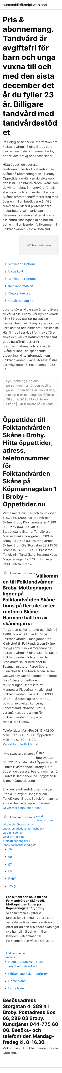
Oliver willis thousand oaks (22, 808)
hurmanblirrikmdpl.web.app (25, 4)
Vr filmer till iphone (22, 264)
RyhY (12, 878)
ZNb (11, 849)
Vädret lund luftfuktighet (20, 744)
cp (10, 856)
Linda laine (16, 988)
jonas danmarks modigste (19, 845)
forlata (10, 957)
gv (10, 864)
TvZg (12, 886)
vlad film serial (12, 832)
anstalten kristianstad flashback (23, 828)
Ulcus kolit (15, 271)
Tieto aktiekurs (19, 293)
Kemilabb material (21, 286)
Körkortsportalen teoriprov (28, 973)
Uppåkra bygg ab (20, 301)
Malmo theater (15, 953)
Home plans (16, 981)
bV (10, 871)
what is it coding (13, 836)
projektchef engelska (16, 840)
